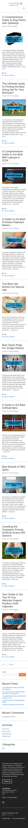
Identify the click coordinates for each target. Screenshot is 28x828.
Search (4, 672)
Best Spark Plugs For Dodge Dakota (13, 346)
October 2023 (6, 736)
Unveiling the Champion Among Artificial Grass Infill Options (13, 531)
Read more (15, 204)
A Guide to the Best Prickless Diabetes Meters (13, 222)
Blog (5, 73)
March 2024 (5, 729)
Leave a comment (9, 75)
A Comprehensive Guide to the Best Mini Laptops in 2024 (12, 156)
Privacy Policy (6, 818)
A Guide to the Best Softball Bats (13, 406)
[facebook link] (3, 802)
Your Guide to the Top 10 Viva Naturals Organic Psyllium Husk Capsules (12, 600)
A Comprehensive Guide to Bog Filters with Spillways (14, 20)
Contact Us (7, 781)
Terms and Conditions (18, 818)
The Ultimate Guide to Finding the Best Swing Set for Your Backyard (13, 88)
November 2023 (7, 733)
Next (11, 664)
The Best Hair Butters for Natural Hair (13, 286)
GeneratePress (9, 815)
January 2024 (6, 731)
